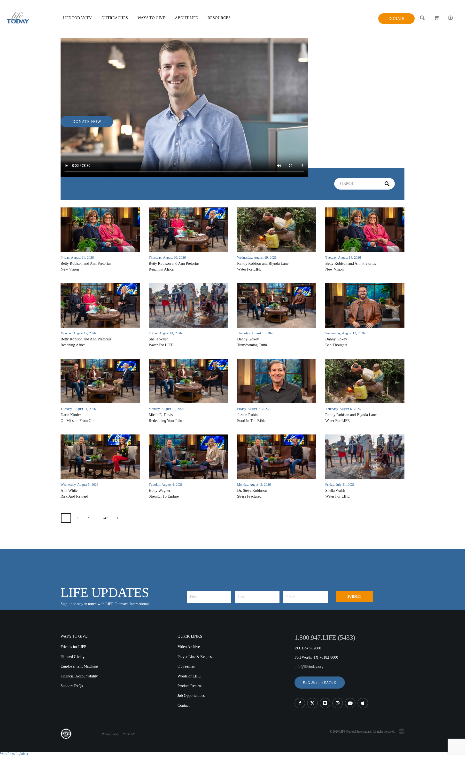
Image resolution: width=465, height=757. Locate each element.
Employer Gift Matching (79, 666)
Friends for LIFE (73, 647)
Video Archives (189, 647)
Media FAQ (130, 734)
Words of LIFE (189, 676)
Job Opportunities (191, 695)
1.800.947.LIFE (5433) (324, 637)
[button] (319, 682)
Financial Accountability (79, 676)
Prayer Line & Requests (196, 656)
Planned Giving (73, 656)
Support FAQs (72, 686)
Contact (183, 705)
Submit (354, 596)
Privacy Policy (110, 734)
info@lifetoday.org (308, 666)
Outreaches (186, 666)
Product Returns (190, 686)
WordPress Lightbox (14, 754)
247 (105, 518)
